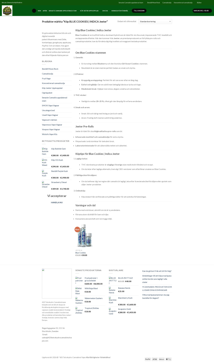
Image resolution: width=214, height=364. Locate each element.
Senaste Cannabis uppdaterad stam (131, 3)
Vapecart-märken (49, 120)
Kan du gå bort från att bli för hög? (157, 271)
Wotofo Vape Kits (49, 134)
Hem (39, 11)
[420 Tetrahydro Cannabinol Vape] (15, 10)
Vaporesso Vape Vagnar (52, 124)
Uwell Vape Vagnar (50, 115)
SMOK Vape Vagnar (50, 105)
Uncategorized (48, 110)
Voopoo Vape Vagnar (51, 129)
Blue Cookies (80, 253)
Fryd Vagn (46, 78)
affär (45, 11)
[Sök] (34, 11)
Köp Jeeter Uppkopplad (89, 11)
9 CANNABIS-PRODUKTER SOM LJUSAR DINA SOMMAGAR (157, 288)
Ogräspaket (47, 92)
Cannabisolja (166, 3)
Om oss (105, 11)
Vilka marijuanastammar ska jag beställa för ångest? (155, 296)
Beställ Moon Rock (153, 3)
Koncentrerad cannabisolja (183, 3)
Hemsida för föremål (119, 11)
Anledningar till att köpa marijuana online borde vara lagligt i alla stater (156, 278)
